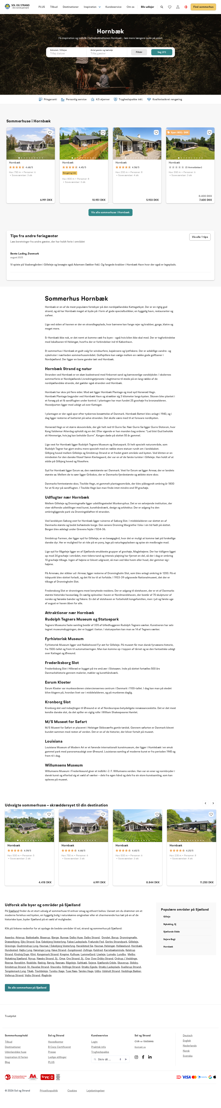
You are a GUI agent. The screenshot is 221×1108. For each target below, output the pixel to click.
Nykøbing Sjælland (16, 958)
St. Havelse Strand (38, 967)
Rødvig (42, 963)
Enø (38, 942)
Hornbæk (14, 162)
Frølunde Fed (96, 942)
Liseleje (101, 954)
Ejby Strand (27, 942)
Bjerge (55, 937)
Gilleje (166, 916)
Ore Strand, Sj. (75, 958)
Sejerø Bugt (169, 939)
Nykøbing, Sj (169, 924)
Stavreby (55, 967)
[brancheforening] (16, 1079)
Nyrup (31, 958)
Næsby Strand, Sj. (47, 958)
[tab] (19, 158)
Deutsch (188, 1035)
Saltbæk (82, 963)
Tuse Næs (71, 971)
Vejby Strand (32, 975)
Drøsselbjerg (12, 942)
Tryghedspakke (100, 1052)
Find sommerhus (203, 7)
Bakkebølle (32, 937)
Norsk (186, 1051)
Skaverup (123, 963)
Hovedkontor (55, 1042)
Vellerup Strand (14, 975)
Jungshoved (74, 950)
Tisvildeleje (41, 971)
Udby (98, 971)
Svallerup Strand (131, 967)
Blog (7, 1062)
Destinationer (71, 7)
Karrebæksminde (114, 950)
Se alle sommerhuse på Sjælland (27, 987)
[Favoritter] (169, 7)
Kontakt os (140, 1047)
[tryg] (48, 1079)
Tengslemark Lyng (15, 971)
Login (94, 1042)
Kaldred (98, 950)
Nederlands (190, 1046)
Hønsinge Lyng (41, 950)
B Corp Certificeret (59, 1047)
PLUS (42, 7)
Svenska (188, 1056)
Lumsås (111, 954)
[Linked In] (150, 1057)
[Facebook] (143, 1057)
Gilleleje (133, 942)
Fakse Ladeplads (77, 942)
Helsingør (109, 946)
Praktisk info (98, 1047)
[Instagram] (136, 1057)
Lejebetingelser (96, 1090)
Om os (130, 7)
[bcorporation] (58, 1079)
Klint (33, 954)
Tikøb (30, 971)
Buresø (64, 937)
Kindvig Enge (21, 954)
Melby (131, 954)
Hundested (11, 950)
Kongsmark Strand (48, 954)
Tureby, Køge (56, 971)
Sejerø (92, 963)
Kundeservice (113, 7)
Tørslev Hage (85, 971)
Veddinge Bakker (131, 971)
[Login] (177, 7)
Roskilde (31, 963)
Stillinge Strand (71, 967)
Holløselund (123, 946)
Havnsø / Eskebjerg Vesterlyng (57, 946)
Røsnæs (60, 963)
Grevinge (10, 946)
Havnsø (98, 946)
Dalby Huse (76, 937)
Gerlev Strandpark (116, 942)
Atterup (20, 937)
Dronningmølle (128, 937)
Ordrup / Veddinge (126, 958)
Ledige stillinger (57, 1057)
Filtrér (139, 52)
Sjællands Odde (106, 963)
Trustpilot (10, 1016)
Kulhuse (74, 954)
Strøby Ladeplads (109, 967)
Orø (87, 958)
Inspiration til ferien (16, 1057)
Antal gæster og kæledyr (102, 50)
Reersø (9, 963)
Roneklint (19, 963)
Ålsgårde (46, 975)
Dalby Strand (92, 937)
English (187, 1041)
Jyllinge (87, 950)
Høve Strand (58, 950)
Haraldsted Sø (84, 946)
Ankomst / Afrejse (58, 50)
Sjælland (14, 911)
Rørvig (50, 963)
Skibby (134, 963)
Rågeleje (71, 963)
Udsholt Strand (111, 971)
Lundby (121, 954)
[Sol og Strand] (17, 7)
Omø (62, 958)
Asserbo (9, 937)
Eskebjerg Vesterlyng (53, 942)
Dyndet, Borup (110, 937)
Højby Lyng (25, 950)
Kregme (64, 954)
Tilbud (54, 7)
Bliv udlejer (147, 7)
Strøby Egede (89, 967)
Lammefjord (88, 954)
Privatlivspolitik (49, 1090)
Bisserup (45, 937)
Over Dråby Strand (102, 958)
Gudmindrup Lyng (27, 946)
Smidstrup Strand (15, 967)
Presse (52, 1052)
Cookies (72, 1090)
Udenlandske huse (15, 1052)
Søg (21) (162, 52)
